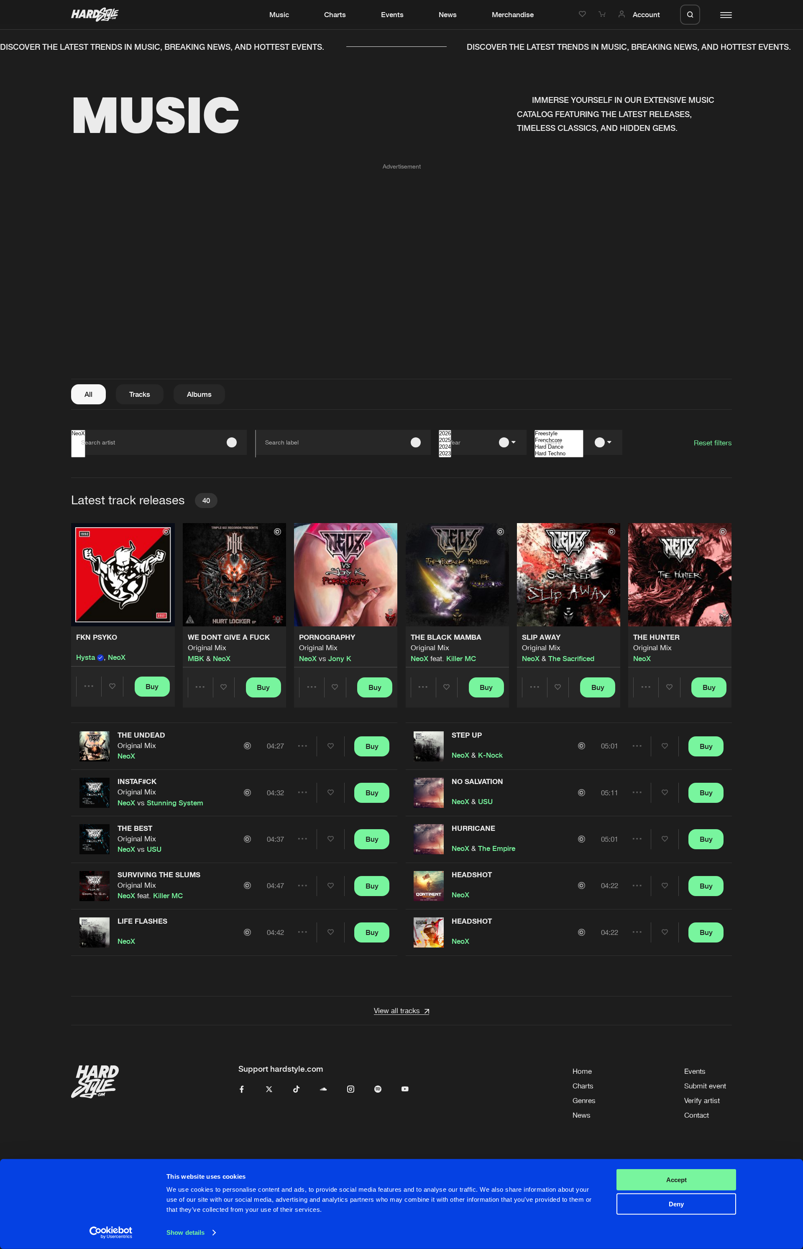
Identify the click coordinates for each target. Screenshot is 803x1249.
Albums (199, 394)
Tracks (139, 394)
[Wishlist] (583, 14)
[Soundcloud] (323, 1090)
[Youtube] (405, 1090)
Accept (676, 1179)
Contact (696, 1115)
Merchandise (513, 14)
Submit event (705, 1086)
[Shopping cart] (603, 14)
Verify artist (702, 1100)
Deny (676, 1204)
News (448, 14)
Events (392, 14)
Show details (185, 1232)
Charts (335, 14)
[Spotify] (377, 1090)
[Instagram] (350, 1090)
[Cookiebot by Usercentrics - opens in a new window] (111, 1232)
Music (279, 14)
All (88, 394)
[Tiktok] (296, 1090)
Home (582, 1071)
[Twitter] (269, 1090)
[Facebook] (242, 1090)
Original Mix (207, 648)
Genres (584, 1100)
